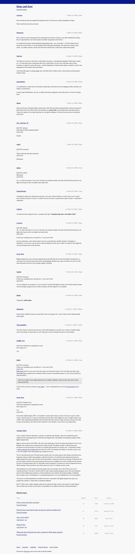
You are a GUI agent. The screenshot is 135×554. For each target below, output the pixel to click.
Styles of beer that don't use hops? (28, 502)
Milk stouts (20, 371)
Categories (25, 547)
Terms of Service (43, 547)
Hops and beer (25, 6)
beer (26, 520)
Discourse (27, 551)
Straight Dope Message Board (9, 2)
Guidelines (33, 547)
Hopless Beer (21, 525)
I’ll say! (19, 135)
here (52, 443)
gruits (37, 71)
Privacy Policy (54, 547)
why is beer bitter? (23, 517)
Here (18, 443)
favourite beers (70, 386)
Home (18, 547)
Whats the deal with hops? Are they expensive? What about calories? (40, 532)
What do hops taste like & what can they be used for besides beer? (39, 510)
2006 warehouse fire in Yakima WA (28, 449)
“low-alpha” (41, 386)
